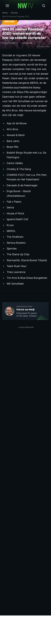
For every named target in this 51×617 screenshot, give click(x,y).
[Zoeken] (43, 5)
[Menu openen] (7, 5)
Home (5, 12)
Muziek (14, 12)
